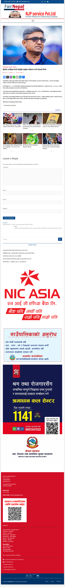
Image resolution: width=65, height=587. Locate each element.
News (10, 66)
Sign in (47, 581)
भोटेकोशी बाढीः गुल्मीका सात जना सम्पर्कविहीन (12, 256)
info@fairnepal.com (8, 564)
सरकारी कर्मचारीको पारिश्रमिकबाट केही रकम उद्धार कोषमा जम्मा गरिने (17, 259)
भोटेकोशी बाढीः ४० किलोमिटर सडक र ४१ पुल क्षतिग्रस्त (14, 261)
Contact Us (59, 581)
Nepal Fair (10, 581)
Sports (14, 66)
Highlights (6, 66)
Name (5, 190)
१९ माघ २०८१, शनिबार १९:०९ (9, 72)
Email (4, 199)
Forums (52, 581)
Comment (6, 167)
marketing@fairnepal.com (9, 569)
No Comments (20, 72)
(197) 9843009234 (8, 562)
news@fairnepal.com (8, 567)
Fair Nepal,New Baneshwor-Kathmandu (14, 559)
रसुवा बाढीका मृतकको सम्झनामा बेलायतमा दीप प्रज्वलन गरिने (15, 250)
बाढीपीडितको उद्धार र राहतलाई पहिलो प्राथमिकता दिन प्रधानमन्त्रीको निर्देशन (18, 253)
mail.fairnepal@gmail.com (24, 1)
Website (5, 208)
